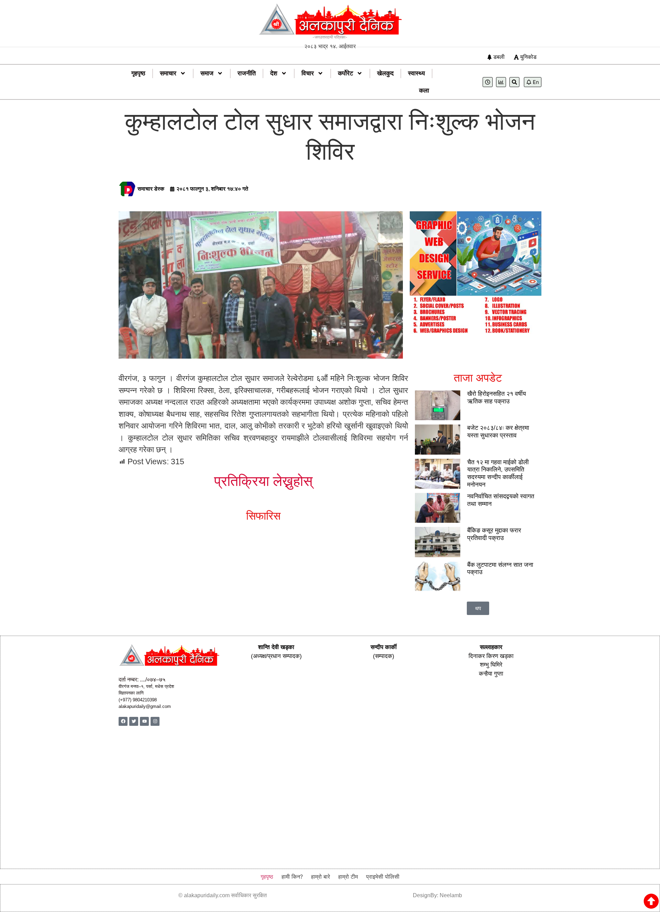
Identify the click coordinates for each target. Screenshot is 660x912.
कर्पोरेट (345, 73)
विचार (307, 73)
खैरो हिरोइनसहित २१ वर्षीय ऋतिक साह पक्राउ (496, 397)
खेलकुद (385, 73)
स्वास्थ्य (416, 73)
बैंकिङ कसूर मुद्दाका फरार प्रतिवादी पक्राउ (494, 534)
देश (273, 73)
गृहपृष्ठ (138, 73)
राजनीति (247, 73)
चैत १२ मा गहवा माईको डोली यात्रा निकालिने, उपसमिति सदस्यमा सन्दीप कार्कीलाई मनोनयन (498, 473)
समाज (206, 73)
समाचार (168, 73)
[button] (478, 608)
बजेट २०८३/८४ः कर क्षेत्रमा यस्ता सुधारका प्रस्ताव (498, 431)
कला (424, 90)
